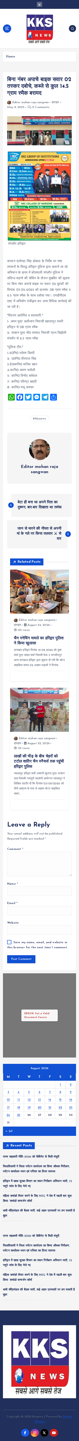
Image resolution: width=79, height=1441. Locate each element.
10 (8, 1099)
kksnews (40, 418)
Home (10, 56)
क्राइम (55, 102)
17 (8, 1107)
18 (18, 1107)
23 (70, 1107)
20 (40, 1107)
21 (49, 1107)
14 (49, 1099)
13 (39, 1099)
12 (29, 1099)
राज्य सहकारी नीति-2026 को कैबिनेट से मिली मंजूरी (31, 1156)
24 (8, 1115)
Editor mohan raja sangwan (30, 102)
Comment (15, 849)
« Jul (8, 1131)
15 (60, 1099)
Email (12, 903)
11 (18, 1099)
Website (13, 922)
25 (18, 1115)
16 (70, 1099)
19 (29, 1107)
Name (12, 883)
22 (60, 1107)
